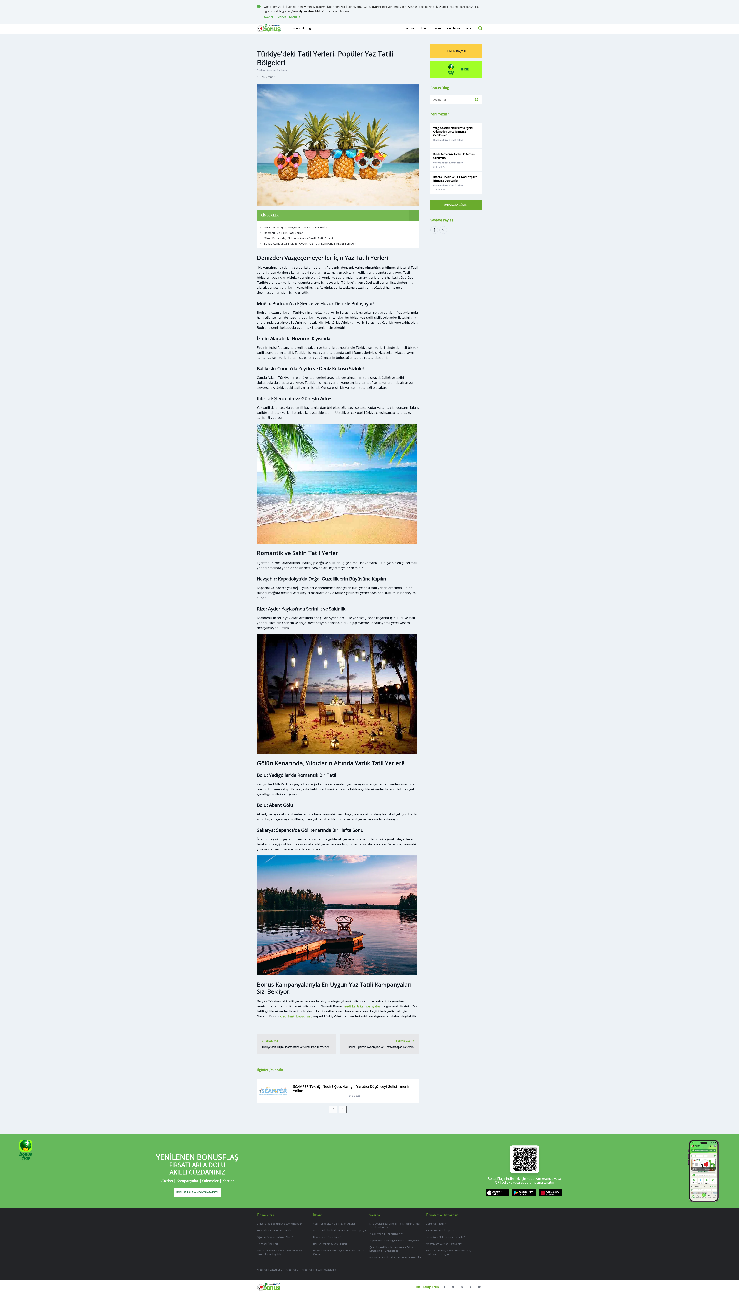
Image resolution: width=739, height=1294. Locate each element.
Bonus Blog (300, 28)
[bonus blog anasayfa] (269, 1290)
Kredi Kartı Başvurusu (269, 1269)
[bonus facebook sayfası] (444, 1287)
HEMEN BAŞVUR (456, 51)
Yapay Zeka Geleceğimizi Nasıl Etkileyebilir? (395, 1240)
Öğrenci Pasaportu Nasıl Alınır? (275, 1237)
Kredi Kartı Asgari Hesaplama (319, 1269)
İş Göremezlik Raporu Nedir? (386, 1234)
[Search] (480, 28)
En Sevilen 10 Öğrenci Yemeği (274, 1230)
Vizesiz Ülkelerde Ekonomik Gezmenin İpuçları (340, 1230)
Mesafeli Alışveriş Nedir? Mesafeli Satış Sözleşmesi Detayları (448, 1252)
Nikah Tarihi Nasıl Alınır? (327, 1237)
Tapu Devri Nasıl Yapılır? (440, 1230)
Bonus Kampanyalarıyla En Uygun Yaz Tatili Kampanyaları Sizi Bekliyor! (310, 243)
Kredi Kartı (292, 1269)
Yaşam (437, 28)
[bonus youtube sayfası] (479, 1287)
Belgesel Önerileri (267, 1244)
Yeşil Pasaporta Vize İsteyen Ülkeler (334, 1223)
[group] (338, 1091)
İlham (424, 28)
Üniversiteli (408, 28)
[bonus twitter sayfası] (453, 1287)
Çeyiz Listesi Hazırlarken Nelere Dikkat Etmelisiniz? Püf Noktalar (392, 1249)
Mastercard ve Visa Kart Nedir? (444, 1244)
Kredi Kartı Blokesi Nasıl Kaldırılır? (445, 1237)
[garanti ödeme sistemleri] (470, 1287)
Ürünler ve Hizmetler (460, 28)
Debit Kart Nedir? (436, 1223)
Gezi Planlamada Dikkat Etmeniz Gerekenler (395, 1257)
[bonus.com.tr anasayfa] (271, 33)
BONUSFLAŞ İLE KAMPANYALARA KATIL (197, 1192)
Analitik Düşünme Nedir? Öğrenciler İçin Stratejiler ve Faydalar (280, 1252)
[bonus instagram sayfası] (462, 1287)
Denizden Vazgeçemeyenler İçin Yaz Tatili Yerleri (296, 227)
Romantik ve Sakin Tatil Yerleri (283, 233)
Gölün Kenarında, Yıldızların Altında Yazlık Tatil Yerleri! (298, 238)
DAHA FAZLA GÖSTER (456, 205)
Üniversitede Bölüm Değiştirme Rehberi (280, 1223)
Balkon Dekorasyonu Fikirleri (330, 1244)
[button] (333, 1109)
